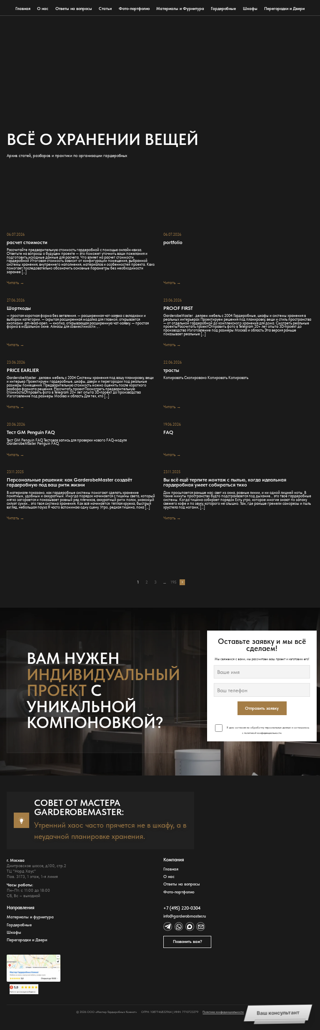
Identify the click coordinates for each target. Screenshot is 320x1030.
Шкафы (250, 8)
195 (173, 582)
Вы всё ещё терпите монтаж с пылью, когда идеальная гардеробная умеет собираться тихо (224, 482)
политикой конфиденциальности (262, 733)
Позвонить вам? (187, 941)
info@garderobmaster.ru (184, 916)
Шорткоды (19, 308)
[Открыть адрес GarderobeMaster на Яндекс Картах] (33, 968)
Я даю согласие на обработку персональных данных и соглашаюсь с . (267, 730)
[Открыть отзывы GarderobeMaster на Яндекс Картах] (33, 989)
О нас (42, 8)
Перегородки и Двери (284, 8)
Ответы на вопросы (73, 8)
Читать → (15, 282)
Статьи (105, 8)
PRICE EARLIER (23, 370)
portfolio (172, 242)
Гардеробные (223, 8)
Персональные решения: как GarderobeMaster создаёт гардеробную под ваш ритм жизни (69, 482)
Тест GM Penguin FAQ (31, 432)
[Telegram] (167, 926)
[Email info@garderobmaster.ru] (200, 926)
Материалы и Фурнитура (180, 8)
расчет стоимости (27, 242)
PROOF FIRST (178, 308)
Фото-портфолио (134, 8)
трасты (171, 370)
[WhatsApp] (179, 926)
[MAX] (189, 926)
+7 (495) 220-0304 (181, 908)
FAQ (168, 432)
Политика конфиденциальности (223, 1012)
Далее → (182, 582)
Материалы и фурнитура (30, 917)
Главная (22, 8)
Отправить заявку (262, 708)
